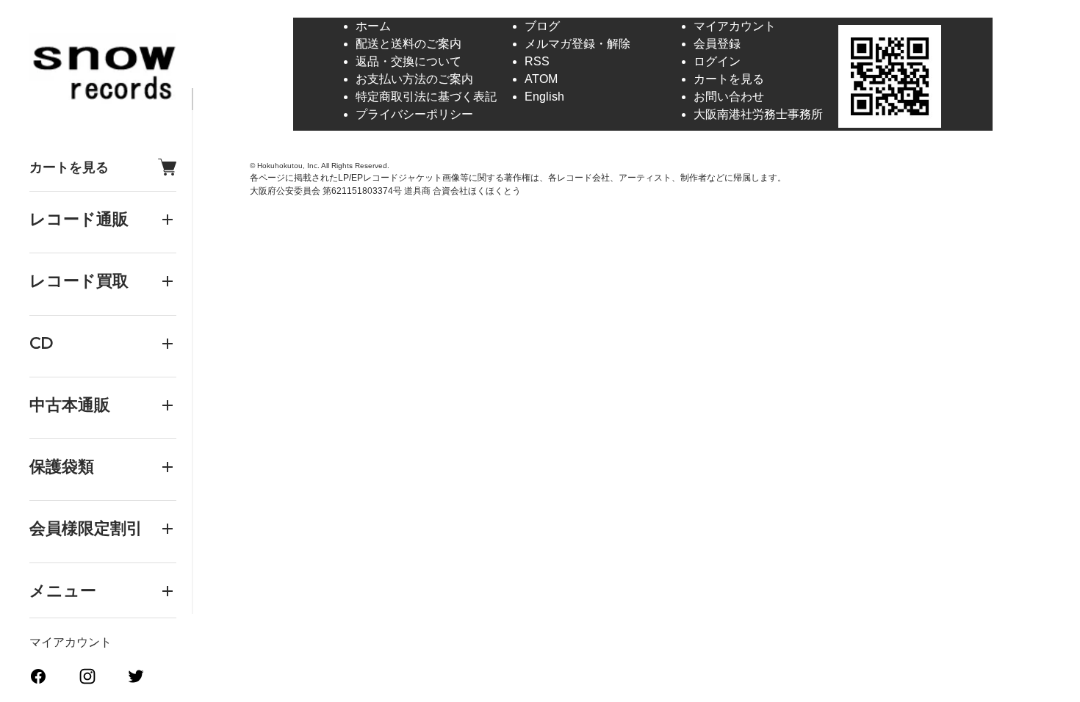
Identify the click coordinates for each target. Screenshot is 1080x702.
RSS (537, 61)
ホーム (373, 26)
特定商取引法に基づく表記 (426, 96)
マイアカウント (70, 642)
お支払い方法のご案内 (414, 79)
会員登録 (717, 43)
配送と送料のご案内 (408, 43)
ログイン (717, 61)
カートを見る (69, 167)
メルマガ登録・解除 (577, 43)
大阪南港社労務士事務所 (758, 114)
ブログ (542, 26)
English (544, 96)
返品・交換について (408, 61)
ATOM (541, 79)
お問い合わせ (729, 96)
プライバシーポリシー (414, 114)
